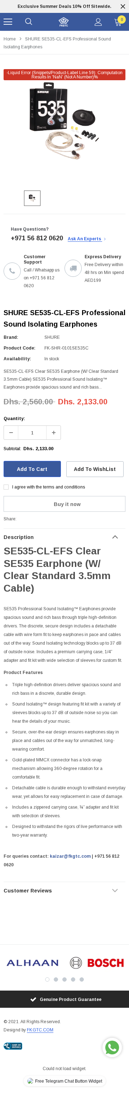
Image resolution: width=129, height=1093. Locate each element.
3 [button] (64, 979)
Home (10, 39)
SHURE (52, 337)
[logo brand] (32, 963)
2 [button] (56, 979)
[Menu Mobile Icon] (8, 22)
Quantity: (14, 418)
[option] (64, 6)
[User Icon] (98, 22)
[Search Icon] (28, 21)
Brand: (11, 337)
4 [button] (73, 979)
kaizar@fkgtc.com (70, 856)
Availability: (17, 358)
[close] (122, 6)
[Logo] (63, 22)
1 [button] (47, 979)
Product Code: (19, 348)
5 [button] (82, 979)
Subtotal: (12, 448)
